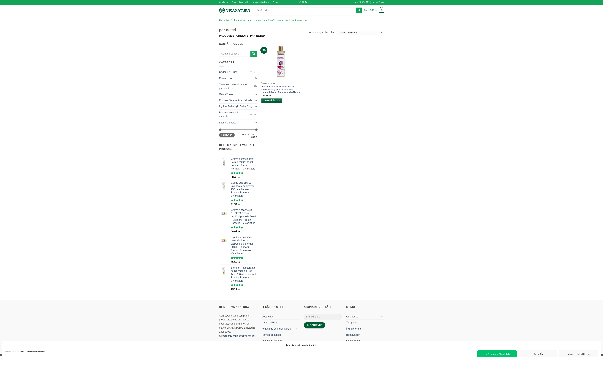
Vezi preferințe (579, 353)
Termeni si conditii (271, 334)
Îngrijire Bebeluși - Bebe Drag (235, 106)
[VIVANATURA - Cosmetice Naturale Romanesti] (234, 10)
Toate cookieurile (497, 353)
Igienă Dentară (227, 122)
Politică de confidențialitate (276, 328)
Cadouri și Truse (300, 20)
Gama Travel (283, 20)
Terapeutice (239, 20)
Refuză (538, 353)
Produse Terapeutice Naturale (235, 100)
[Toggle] (255, 72)
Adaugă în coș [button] (272, 101)
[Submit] (359, 10)
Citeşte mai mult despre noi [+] (237, 335)
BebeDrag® (268, 20)
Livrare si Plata (269, 322)
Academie (223, 2)
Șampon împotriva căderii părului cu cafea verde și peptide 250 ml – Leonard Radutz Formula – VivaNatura (280, 89)
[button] (378, 2)
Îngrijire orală (254, 20)
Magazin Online (260, 2)
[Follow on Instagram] (300, 2)
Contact (276, 2)
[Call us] (306, 2)
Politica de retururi (271, 340)
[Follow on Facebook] (297, 2)
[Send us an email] (303, 2)
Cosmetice (224, 20)
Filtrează (226, 135)
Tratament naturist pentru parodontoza (233, 86)
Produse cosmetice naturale (229, 114)
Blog (234, 2)
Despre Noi (244, 2)
